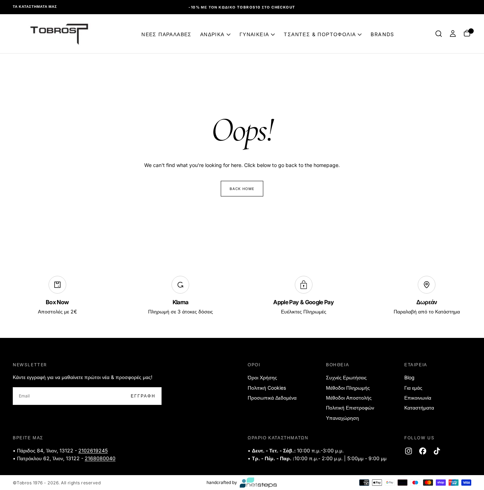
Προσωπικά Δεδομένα (272, 398)
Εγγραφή (143, 396)
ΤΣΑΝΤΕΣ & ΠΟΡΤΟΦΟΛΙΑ (320, 34)
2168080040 (100, 458)
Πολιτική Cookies (267, 388)
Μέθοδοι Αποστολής (349, 398)
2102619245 (93, 450)
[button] (438, 33)
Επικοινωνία (417, 398)
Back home (242, 188)
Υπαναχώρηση (342, 418)
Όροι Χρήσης (262, 377)
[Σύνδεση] (453, 33)
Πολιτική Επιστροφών (350, 408)
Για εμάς (413, 388)
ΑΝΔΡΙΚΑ (212, 34)
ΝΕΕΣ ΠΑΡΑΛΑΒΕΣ (166, 34)
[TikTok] (437, 451)
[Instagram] (408, 451)
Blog (409, 377)
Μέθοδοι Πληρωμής (348, 388)
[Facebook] (422, 451)
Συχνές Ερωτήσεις (346, 377)
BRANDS (382, 34)
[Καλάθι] (467, 34)
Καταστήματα (419, 408)
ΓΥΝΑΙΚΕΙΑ (254, 34)
